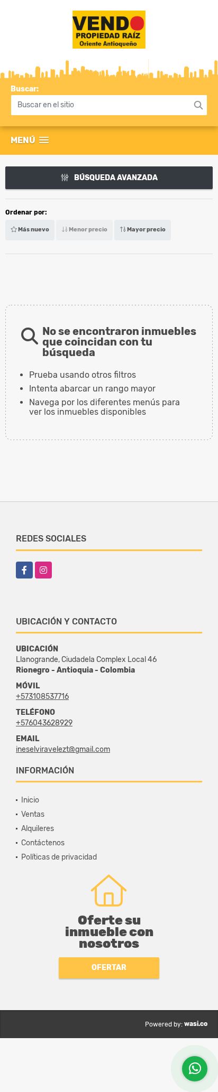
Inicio (30, 800)
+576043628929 (44, 722)
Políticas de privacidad (59, 857)
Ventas (32, 814)
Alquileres (37, 828)
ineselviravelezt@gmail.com (63, 749)
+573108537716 (42, 696)
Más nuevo (33, 229)
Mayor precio (146, 229)
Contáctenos (43, 842)
